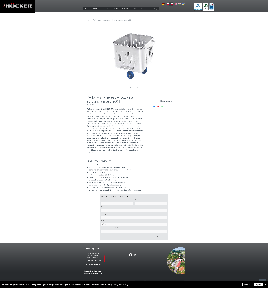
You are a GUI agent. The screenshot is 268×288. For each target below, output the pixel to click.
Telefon (103, 221)
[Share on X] (166, 106)
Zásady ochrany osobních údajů (118, 285)
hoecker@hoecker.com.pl (92, 271)
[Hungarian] (179, 4)
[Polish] (167, 4)
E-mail (103, 207)
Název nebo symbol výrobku (109, 228)
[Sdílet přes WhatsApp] (162, 106)
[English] (175, 4)
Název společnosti (106, 214)
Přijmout (258, 285)
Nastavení (247, 285)
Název (103, 200)
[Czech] (171, 4)
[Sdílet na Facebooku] (154, 106)
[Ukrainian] (183, 4)
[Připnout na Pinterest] (158, 106)
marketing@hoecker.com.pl (93, 273)
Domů (89, 20)
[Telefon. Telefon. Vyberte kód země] (104, 224)
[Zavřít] (265, 284)
